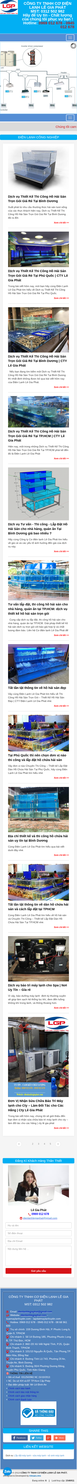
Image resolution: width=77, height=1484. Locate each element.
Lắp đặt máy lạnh (22, 1455)
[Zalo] (7, 1471)
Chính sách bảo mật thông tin (23, 1392)
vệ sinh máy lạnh (56, 1455)
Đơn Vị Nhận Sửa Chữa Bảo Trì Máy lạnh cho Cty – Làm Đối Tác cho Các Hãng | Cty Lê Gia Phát (36, 1105)
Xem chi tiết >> (61, 222)
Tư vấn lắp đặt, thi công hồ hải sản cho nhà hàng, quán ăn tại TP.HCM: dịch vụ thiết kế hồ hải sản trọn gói (38, 609)
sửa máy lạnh (39, 1455)
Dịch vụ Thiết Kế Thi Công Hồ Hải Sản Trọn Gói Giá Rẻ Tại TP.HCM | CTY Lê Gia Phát (37, 436)
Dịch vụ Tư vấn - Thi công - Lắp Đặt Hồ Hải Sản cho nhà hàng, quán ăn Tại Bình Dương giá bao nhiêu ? (38, 528)
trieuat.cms (35, 1476)
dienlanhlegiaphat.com (33, 1315)
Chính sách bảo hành (19, 1388)
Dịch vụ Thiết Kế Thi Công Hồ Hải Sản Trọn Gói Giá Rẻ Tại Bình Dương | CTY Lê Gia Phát (37, 361)
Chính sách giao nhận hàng (22, 1395)
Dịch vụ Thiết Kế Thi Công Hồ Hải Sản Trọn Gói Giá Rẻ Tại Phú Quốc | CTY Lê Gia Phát (38, 275)
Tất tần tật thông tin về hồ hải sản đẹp (37, 688)
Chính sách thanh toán (20, 1399)
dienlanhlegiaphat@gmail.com (40, 1218)
